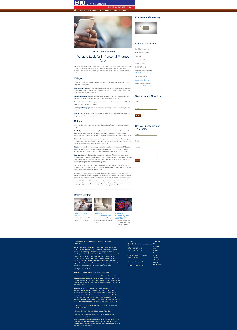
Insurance (155, 250)
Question (137, 148)
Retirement (156, 244)
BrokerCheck (78, 244)
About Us (82, 10)
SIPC (97, 280)
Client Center (123, 10)
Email (137, 108)
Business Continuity (81, 311)
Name (137, 101)
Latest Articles (157, 260)
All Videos (156, 262)
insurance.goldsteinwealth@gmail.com (146, 86)
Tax (154, 253)
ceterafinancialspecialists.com (108, 301)
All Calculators (157, 264)
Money (155, 255)
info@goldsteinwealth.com (143, 73)
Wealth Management (111, 10)
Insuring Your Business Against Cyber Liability (122, 215)
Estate (154, 248)
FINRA (93, 280)
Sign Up (138, 115)
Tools (101, 10)
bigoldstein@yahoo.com (142, 80)
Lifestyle (155, 257)
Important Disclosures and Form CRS (99, 311)
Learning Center (92, 10)
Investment (156, 246)
